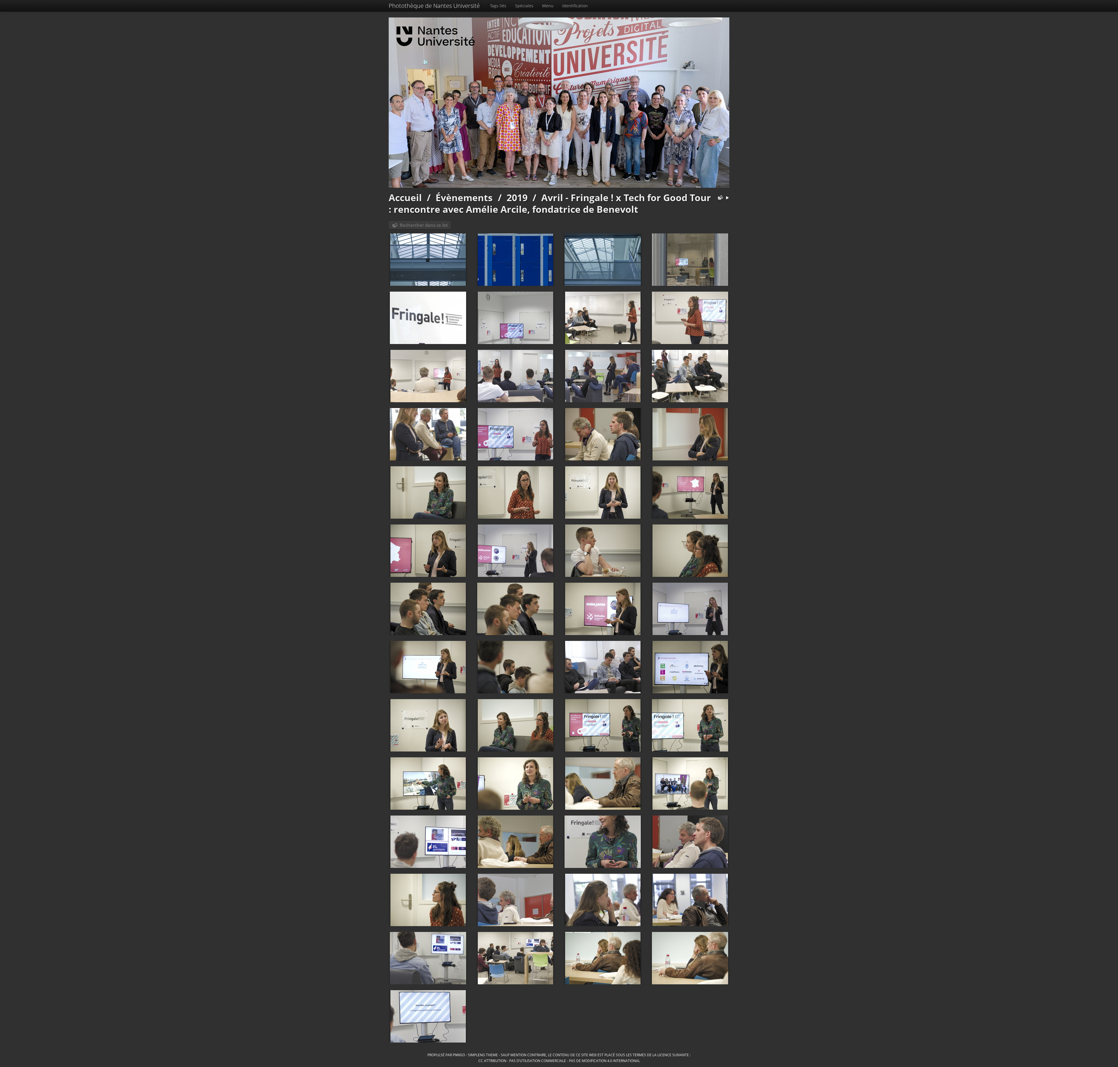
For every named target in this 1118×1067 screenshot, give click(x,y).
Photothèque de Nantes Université (434, 6)
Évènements (464, 197)
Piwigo (459, 1054)
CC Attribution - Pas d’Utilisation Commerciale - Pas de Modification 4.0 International (559, 1060)
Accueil (405, 197)
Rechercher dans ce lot (424, 225)
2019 (517, 197)
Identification (575, 5)
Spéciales (524, 5)
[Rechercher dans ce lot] (719, 198)
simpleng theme (483, 1054)
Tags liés (498, 5)
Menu (547, 5)
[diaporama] (727, 198)
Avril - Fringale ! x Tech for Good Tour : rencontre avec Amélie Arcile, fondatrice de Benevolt (550, 203)
